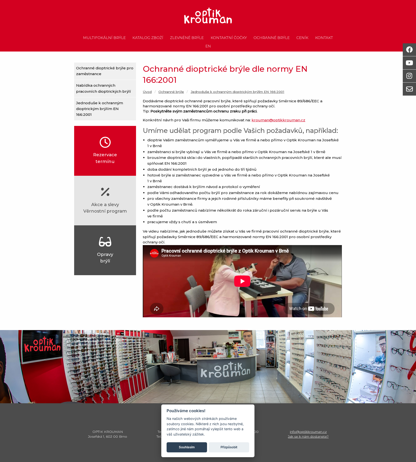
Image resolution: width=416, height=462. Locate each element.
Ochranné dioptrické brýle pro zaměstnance (104, 71)
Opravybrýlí (105, 258)
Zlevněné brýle (187, 38)
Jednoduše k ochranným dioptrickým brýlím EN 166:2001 (99, 109)
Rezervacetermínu (105, 158)
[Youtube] (409, 62)
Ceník (302, 38)
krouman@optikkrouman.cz (278, 120)
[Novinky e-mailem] (409, 89)
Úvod (147, 92)
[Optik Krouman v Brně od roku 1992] (208, 15)
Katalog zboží (147, 38)
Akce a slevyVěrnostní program (105, 208)
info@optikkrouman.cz (308, 432)
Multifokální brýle (104, 38)
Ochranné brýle (272, 38)
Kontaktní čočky (229, 38)
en (208, 46)
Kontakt (324, 38)
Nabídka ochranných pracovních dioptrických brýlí (103, 88)
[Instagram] (409, 76)
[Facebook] (409, 49)
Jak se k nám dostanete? (308, 436)
